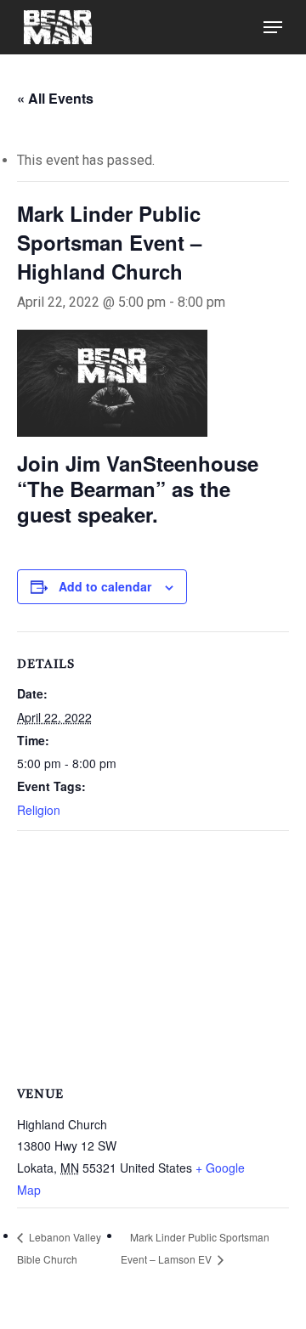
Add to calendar (105, 586)
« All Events (55, 98)
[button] (273, 27)
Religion (38, 809)
